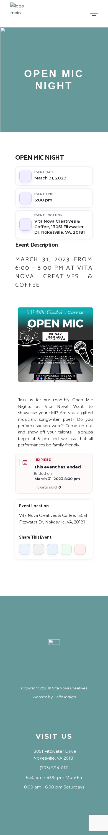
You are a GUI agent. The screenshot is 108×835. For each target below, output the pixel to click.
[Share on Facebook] (24, 549)
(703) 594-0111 (54, 767)
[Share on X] (38, 549)
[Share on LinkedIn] (52, 549)
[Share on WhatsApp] (66, 549)
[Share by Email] (80, 549)
